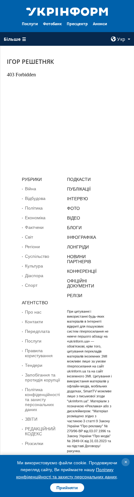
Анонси (100, 23)
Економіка (35, 217)
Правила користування (39, 353)
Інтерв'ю (77, 198)
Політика (34, 208)
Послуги (30, 23)
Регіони (32, 246)
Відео (73, 217)
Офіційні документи (80, 283)
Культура (34, 265)
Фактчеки (34, 227)
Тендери (33, 365)
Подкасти (79, 179)
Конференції (82, 271)
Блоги (74, 227)
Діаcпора (34, 275)
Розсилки (34, 443)
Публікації (79, 189)
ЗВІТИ (31, 419)
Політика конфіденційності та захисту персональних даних (42, 399)
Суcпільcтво (37, 256)
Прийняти (67, 487)
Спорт (31, 285)
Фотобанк (52, 23)
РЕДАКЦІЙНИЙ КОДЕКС (40, 431)
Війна (30, 188)
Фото (73, 208)
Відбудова (35, 198)
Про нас (33, 312)
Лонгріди (78, 246)
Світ (29, 236)
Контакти (34, 321)
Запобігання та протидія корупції (42, 377)
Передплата (37, 331)
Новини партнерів (79, 259)
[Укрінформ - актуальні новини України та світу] (67, 11)
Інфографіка (81, 237)
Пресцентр (77, 23)
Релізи (74, 295)
